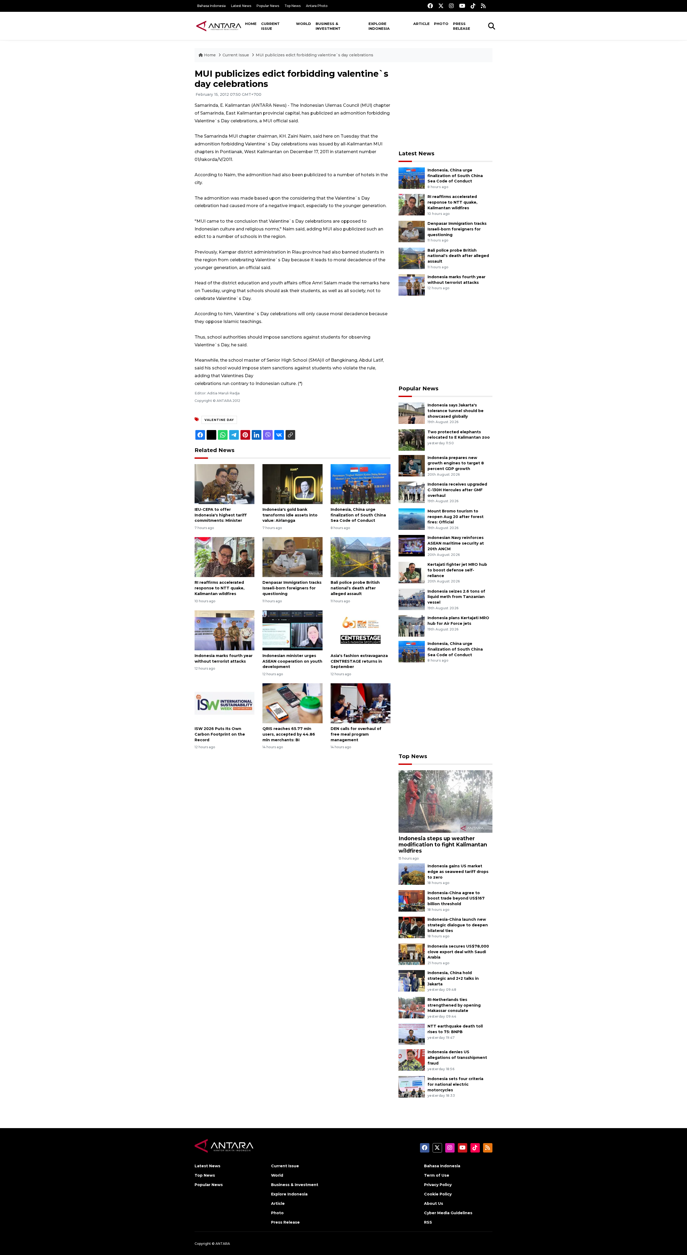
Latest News (241, 6)
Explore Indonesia (379, 26)
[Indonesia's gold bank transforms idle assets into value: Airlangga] (292, 483)
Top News (292, 6)
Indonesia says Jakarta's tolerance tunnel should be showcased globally (455, 411)
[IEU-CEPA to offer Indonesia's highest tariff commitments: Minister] (224, 483)
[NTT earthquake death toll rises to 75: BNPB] (412, 1034)
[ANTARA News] (219, 26)
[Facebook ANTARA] (430, 5)
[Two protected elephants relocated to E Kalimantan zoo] (412, 439)
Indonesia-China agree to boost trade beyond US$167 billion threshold (456, 898)
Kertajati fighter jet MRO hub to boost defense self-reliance (457, 570)
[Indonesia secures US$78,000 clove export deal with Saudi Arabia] (412, 953)
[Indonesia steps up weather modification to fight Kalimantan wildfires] (445, 800)
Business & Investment (328, 26)
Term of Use (436, 1175)
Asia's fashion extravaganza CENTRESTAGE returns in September (359, 661)
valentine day (219, 420)
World (303, 23)
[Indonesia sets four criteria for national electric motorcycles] (412, 1086)
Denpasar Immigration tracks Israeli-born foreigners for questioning (291, 588)
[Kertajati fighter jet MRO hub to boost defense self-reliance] (412, 572)
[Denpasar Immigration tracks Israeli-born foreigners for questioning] (292, 556)
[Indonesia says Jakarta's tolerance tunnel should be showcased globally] (412, 412)
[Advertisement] (445, 106)
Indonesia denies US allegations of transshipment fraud (457, 1057)
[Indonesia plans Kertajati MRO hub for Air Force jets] (412, 625)
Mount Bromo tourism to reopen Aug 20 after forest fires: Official (455, 517)
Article (421, 23)
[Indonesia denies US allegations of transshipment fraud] (412, 1059)
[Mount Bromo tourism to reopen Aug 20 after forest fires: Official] (412, 518)
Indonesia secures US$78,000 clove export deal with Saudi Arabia (458, 952)
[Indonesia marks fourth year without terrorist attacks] (224, 630)
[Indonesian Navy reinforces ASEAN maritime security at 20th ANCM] (412, 545)
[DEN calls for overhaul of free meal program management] (360, 703)
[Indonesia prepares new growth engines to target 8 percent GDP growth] (412, 465)
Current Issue (270, 26)
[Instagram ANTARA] (451, 5)
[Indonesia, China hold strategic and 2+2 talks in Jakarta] (412, 980)
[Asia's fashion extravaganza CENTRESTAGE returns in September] (360, 630)
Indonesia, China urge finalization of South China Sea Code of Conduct (358, 515)
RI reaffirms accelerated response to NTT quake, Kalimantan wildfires (219, 588)
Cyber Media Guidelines (448, 1212)
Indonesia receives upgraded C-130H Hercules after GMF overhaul (457, 490)
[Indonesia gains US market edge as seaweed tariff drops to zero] (412, 873)
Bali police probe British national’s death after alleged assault (355, 588)
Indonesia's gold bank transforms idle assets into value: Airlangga (289, 515)
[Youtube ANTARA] (462, 5)
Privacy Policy (438, 1184)
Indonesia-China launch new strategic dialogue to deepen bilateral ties (457, 925)
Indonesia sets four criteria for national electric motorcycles (455, 1084)
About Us (433, 1203)
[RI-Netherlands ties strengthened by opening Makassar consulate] (412, 1007)
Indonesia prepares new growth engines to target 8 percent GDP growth (455, 463)
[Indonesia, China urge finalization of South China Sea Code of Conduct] (360, 483)
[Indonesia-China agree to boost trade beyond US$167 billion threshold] (412, 900)
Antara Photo (317, 6)
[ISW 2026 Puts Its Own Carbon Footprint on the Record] (224, 703)
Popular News (268, 6)
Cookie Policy (438, 1194)
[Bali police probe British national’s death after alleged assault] (360, 556)
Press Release (461, 26)
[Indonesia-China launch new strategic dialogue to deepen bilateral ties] (412, 927)
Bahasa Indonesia (211, 6)
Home (251, 23)
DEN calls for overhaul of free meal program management (356, 734)
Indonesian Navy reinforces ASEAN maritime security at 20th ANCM (455, 543)
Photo (441, 23)
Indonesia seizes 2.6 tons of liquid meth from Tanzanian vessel (456, 597)
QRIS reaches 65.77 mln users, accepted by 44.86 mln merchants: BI (288, 734)
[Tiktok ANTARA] (473, 5)
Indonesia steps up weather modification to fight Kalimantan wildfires (443, 844)
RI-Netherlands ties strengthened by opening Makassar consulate (454, 1005)
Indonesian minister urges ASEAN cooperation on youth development (292, 661)
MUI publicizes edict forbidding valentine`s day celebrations (314, 55)
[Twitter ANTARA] (441, 5)
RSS (428, 1222)
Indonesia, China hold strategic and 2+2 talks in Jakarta (453, 978)
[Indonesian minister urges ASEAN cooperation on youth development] (292, 630)
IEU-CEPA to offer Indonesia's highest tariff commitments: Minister (221, 515)
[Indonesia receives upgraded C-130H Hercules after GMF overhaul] (412, 491)
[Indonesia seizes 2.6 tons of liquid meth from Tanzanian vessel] (412, 598)
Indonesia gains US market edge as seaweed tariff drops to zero (457, 872)
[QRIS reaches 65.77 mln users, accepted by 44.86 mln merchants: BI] (292, 703)
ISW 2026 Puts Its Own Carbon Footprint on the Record (220, 734)
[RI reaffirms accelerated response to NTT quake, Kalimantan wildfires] (224, 556)
